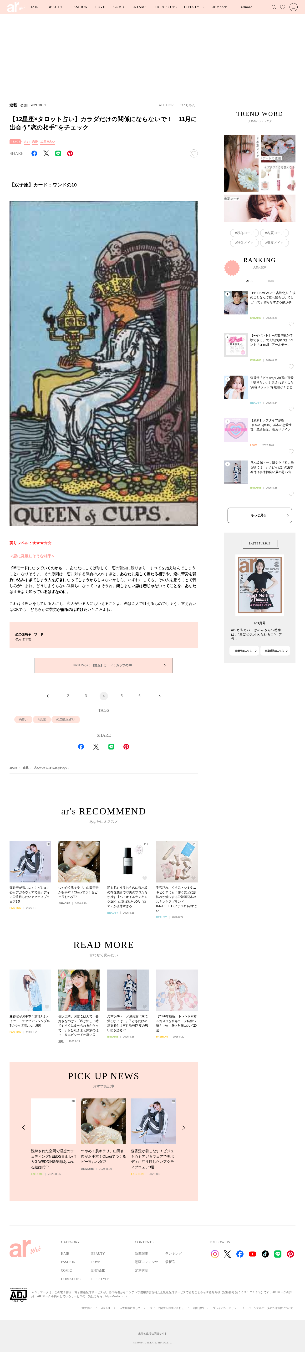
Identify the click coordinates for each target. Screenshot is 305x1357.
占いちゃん (187, 105)
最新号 (170, 1262)
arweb (13, 767)
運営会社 (86, 1308)
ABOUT (105, 1308)
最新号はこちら (243, 650)
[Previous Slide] (23, 1127)
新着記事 (141, 1253)
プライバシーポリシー (226, 1308)
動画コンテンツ (146, 1262)
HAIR (34, 7)
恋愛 (35, 141)
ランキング (173, 1253)
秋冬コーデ (245, 233)
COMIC (119, 7)
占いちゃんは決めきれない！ (52, 767)
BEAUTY (55, 7)
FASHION (79, 7)
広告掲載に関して (130, 1308)
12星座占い (47, 141)
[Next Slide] (183, 1127)
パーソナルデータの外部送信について (271, 1308)
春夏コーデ (275, 233)
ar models (220, 7)
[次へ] (160, 696)
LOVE (100, 7)
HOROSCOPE (166, 7)
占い (27, 141)
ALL (249, 281)
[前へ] (48, 696)
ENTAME (139, 7)
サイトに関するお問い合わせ (167, 1308)
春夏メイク (275, 243)
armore (246, 7)
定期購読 (141, 1270)
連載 (26, 767)
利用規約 (198, 1308)
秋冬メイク (245, 243)
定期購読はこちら (274, 650)
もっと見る (258, 515)
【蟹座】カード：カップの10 (102, 665)
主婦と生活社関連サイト (152, 1333)
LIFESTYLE (194, 7)
